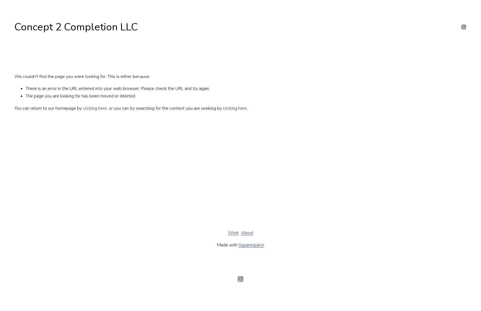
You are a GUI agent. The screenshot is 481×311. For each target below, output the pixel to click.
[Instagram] (464, 27)
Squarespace (251, 245)
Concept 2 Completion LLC (76, 27)
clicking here (95, 108)
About (247, 233)
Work (233, 233)
